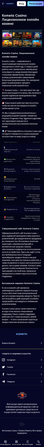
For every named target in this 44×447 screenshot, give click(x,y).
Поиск (38, 444)
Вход (21, 3)
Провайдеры (5, 444)
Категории (16, 444)
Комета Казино (8, 343)
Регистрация (35, 3)
